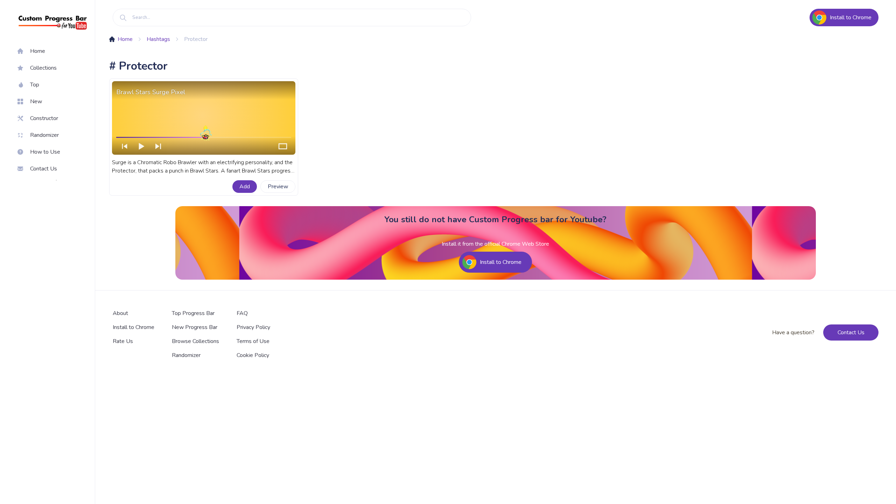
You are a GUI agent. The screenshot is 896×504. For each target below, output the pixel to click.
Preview (278, 186)
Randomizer (186, 355)
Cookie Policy (253, 355)
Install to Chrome (133, 327)
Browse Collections (195, 341)
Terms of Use (253, 341)
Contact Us (851, 332)
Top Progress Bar (193, 313)
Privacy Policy (253, 327)
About (120, 313)
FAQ (242, 313)
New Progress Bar (194, 327)
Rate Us (123, 341)
